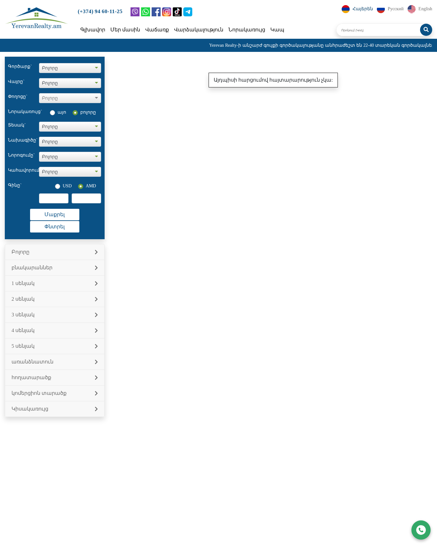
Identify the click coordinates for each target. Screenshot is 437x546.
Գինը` (15, 185)
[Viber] (135, 11)
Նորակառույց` (23, 111)
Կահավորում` (23, 170)
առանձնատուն (32, 361)
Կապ (277, 29)
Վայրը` (16, 81)
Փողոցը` (18, 96)
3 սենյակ (23, 314)
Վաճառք (157, 29)
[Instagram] (166, 11)
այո (62, 112)
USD (67, 185)
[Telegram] (187, 11)
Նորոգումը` (21, 155)
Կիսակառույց (30, 409)
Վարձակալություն (198, 29)
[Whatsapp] (145, 11)
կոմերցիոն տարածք (39, 393)
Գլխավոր (92, 29)
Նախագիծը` (23, 140)
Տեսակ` (17, 125)
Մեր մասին (125, 29)
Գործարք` (20, 66)
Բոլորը (20, 252)
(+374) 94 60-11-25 (100, 11)
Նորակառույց (246, 29)
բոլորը (88, 112)
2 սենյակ (23, 299)
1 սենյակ (23, 283)
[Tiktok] (177, 11)
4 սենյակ (23, 330)
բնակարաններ (32, 267)
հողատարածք (31, 377)
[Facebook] (156, 11)
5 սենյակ (23, 346)
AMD (91, 185)
